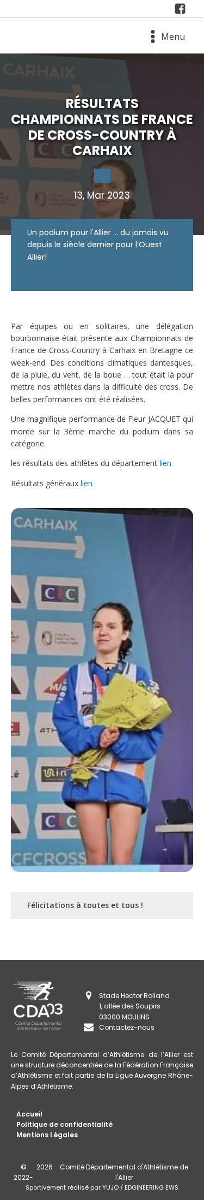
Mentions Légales (47, 1134)
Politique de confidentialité (64, 1124)
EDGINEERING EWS (151, 1187)
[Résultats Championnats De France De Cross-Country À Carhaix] (183, 9)
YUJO (110, 1187)
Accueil (29, 1114)
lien (165, 463)
